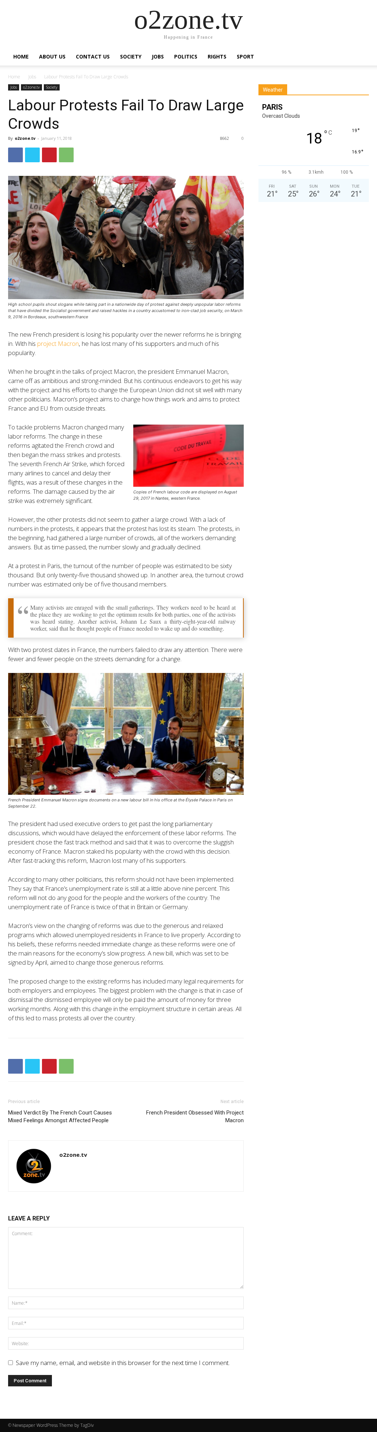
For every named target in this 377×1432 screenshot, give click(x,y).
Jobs (158, 56)
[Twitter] (32, 155)
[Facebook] (15, 155)
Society (130, 56)
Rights (217, 56)
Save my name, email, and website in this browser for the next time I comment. (123, 1362)
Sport (245, 56)
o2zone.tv (31, 87)
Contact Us (93, 56)
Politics (185, 56)
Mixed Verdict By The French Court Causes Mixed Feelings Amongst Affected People (60, 1116)
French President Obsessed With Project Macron (195, 1116)
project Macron (58, 343)
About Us (52, 56)
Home (21, 56)
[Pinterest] (49, 155)
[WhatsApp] (66, 155)
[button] (360, 57)
